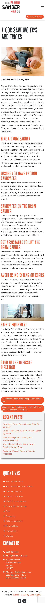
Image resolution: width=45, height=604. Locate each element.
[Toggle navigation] (42, 7)
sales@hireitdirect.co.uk (16, 555)
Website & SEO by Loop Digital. (27, 594)
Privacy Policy (11, 531)
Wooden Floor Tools (14, 496)
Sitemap (9, 536)
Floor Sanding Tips (14, 491)
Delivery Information (14, 521)
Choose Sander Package (16, 506)
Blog (8, 511)
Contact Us (10, 516)
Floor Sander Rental (14, 481)
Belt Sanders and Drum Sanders (19, 486)
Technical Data (12, 526)
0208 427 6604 (36, 17)
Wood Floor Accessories (16, 501)
